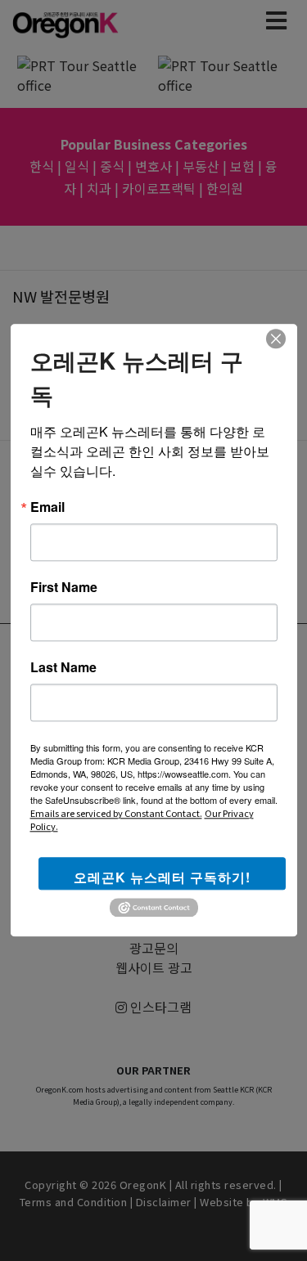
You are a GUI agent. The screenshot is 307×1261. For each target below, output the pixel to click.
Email (47, 507)
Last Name (63, 667)
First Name (63, 587)
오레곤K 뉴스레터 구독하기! (162, 877)
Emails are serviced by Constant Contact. (116, 812)
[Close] (276, 338)
